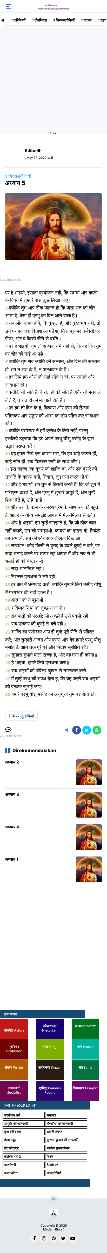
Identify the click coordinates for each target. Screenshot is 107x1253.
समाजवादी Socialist (14, 1090)
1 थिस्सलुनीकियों (64, 20)
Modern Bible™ (53, 1229)
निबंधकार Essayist (85, 1088)
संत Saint (85, 1067)
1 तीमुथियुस (39, 20)
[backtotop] (53, 1200)
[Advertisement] (53, 80)
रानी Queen (85, 1046)
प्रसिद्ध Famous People (50, 1090)
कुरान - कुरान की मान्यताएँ (62, 1139)
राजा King (49, 1046)
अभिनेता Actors (14, 1030)
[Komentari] (8, 730)
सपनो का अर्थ (12, 1115)
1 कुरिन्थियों (18, 20)
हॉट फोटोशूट (11, 1148)
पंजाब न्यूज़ (10, 1139)
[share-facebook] (76, 730)
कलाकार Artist (85, 1026)
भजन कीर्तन (11, 1173)
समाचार (51, 1115)
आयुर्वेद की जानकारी (16, 1123)
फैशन (50, 1156)
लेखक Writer (14, 1067)
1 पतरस (86, 20)
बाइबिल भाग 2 (12, 1156)
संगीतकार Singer (49, 1067)
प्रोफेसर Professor (14, 1048)
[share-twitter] (86, 730)
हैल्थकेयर (52, 1164)
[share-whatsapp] (96, 730)
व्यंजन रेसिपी (54, 1173)
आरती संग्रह (54, 1131)
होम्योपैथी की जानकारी (60, 1123)
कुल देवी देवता (12, 1131)
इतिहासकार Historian (49, 1028)
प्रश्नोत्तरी (10, 1164)
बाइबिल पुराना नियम (58, 1148)
